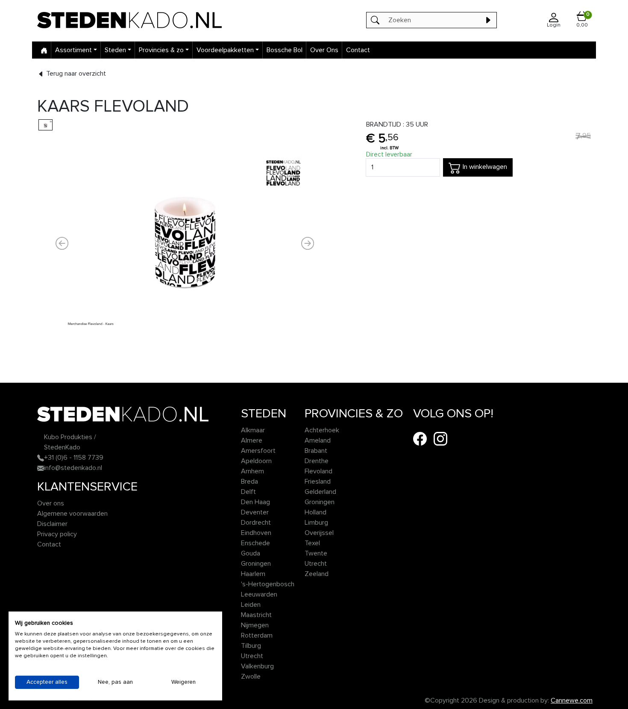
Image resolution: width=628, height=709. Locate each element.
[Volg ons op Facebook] (420, 438)
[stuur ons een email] (40, 467)
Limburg (316, 522)
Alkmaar (253, 430)
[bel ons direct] (40, 457)
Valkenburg (257, 666)
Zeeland (317, 573)
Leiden (251, 604)
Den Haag (255, 502)
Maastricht (256, 615)
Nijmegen (255, 625)
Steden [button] (115, 50)
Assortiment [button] (73, 50)
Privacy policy (57, 534)
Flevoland (318, 471)
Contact (358, 50)
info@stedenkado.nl (73, 467)
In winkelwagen (484, 166)
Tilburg (251, 645)
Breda (249, 481)
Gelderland (320, 491)
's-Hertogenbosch (267, 584)
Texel (312, 543)
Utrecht (252, 656)
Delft (248, 491)
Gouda (250, 553)
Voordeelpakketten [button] (225, 50)
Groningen (256, 563)
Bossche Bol (284, 50)
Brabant (316, 450)
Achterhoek (322, 430)
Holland (315, 512)
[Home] (44, 50)
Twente (316, 553)
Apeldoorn (256, 461)
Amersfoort (258, 450)
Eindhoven (256, 532)
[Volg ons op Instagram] (440, 438)
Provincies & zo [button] (161, 50)
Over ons (50, 503)
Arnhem (252, 471)
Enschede (255, 543)
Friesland (318, 481)
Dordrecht (256, 522)
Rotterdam (257, 635)
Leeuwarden (259, 594)
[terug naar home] (149, 20)
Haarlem (253, 573)
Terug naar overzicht (75, 73)
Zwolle (251, 676)
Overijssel (319, 532)
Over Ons (324, 50)
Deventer (255, 512)
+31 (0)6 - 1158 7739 (73, 457)
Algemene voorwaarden (72, 513)
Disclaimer (52, 523)
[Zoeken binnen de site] (487, 20)
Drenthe (317, 461)
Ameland (318, 440)
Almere (251, 440)
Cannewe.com (572, 700)
